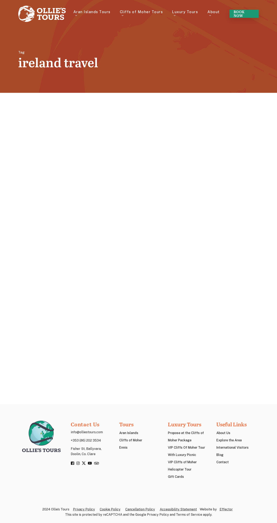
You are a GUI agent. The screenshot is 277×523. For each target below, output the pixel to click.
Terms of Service (189, 515)
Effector (226, 509)
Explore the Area (229, 440)
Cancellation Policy (140, 509)
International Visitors (232, 447)
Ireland (32, 333)
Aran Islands (128, 433)
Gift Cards (176, 477)
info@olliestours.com (87, 432)
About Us (223, 433)
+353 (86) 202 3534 (86, 440)
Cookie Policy (110, 509)
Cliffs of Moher (130, 440)
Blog (219, 455)
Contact (222, 462)
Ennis (123, 447)
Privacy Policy (84, 509)
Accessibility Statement (178, 509)
